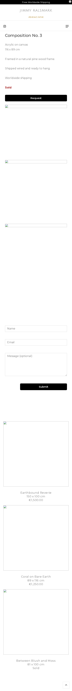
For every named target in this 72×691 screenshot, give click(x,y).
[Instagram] (4, 26)
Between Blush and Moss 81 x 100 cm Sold (36, 664)
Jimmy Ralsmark (36, 10)
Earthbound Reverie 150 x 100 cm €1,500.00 (36, 496)
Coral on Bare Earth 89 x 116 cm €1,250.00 (36, 580)
